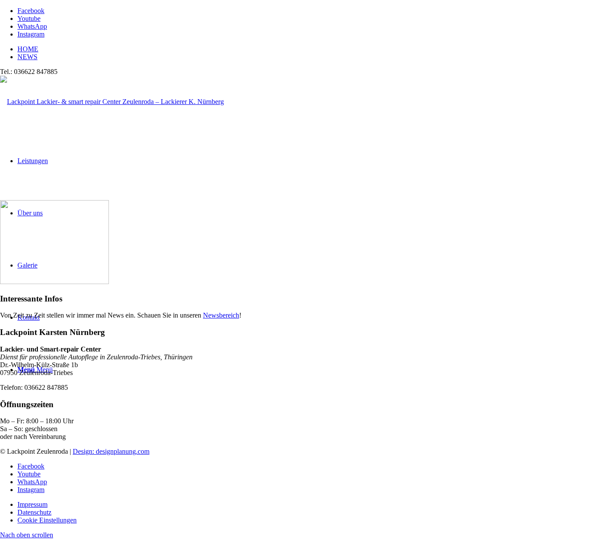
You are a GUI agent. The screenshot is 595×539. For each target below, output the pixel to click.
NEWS (27, 56)
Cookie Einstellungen (47, 520)
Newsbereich (221, 315)
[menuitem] (306, 49)
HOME (27, 49)
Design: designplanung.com (111, 451)
